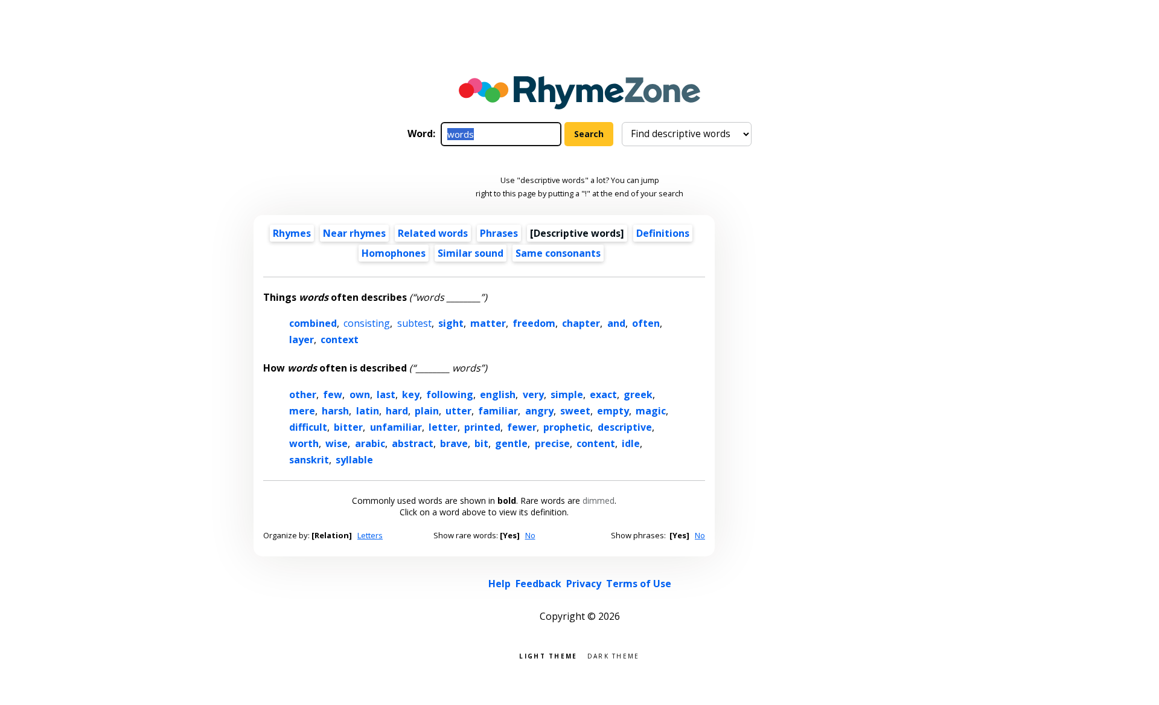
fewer (522, 427)
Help (499, 583)
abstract (412, 443)
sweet (575, 410)
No (530, 535)
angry (539, 410)
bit (481, 443)
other (302, 394)
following (449, 394)
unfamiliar (396, 427)
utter (458, 410)
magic (651, 410)
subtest (414, 323)
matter (488, 323)
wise (336, 443)
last (386, 394)
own (360, 394)
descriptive (625, 427)
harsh (335, 410)
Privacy (583, 583)
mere (302, 410)
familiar (498, 410)
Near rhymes (354, 233)
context (340, 339)
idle (631, 443)
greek (638, 394)
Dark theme (613, 655)
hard (397, 410)
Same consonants (558, 253)
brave (454, 443)
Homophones (394, 253)
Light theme (548, 655)
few (332, 394)
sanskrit (309, 459)
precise (552, 443)
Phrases (499, 233)
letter (443, 427)
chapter (581, 323)
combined (313, 323)
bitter (348, 427)
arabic (370, 443)
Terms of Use (638, 583)
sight (451, 323)
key (411, 394)
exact (603, 394)
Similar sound (470, 253)
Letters (370, 535)
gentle (511, 443)
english (498, 394)
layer (301, 339)
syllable (354, 459)
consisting (366, 323)
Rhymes (292, 233)
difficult (308, 427)
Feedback (538, 583)
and (616, 323)
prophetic (566, 427)
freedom (533, 323)
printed (482, 427)
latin (367, 410)
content (595, 443)
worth (304, 443)
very (533, 394)
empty (613, 410)
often (646, 323)
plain (427, 410)
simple (567, 394)
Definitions (662, 233)
